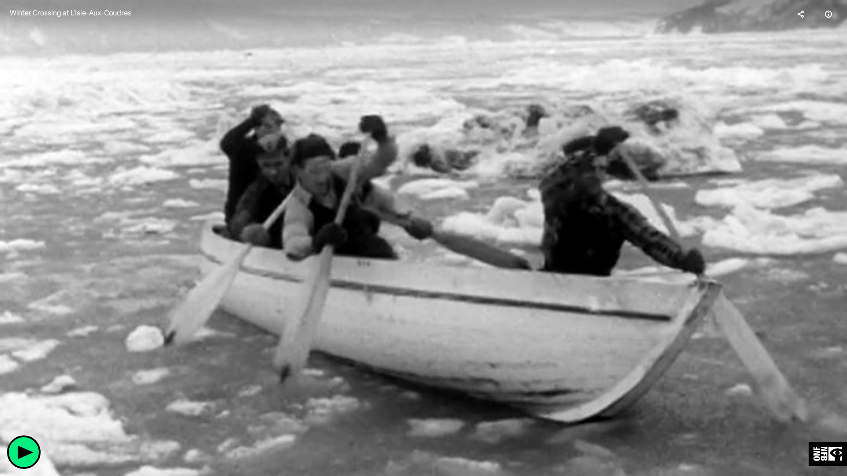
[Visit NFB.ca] (828, 454)
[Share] (801, 14)
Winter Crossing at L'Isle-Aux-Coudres (70, 13)
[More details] (828, 14)
